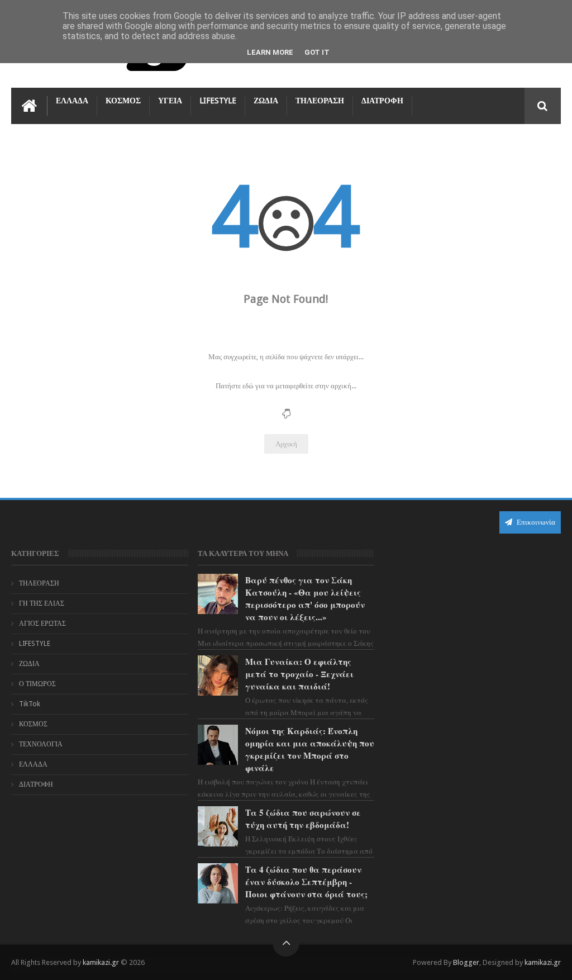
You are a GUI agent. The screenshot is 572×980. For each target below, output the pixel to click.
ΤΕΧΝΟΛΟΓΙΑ (41, 744)
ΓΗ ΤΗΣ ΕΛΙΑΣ (41, 603)
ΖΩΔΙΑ (266, 100)
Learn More (270, 52)
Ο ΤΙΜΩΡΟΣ (37, 684)
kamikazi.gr (101, 962)
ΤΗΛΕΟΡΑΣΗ (319, 100)
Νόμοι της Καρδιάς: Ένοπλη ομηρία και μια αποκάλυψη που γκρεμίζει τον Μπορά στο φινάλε (309, 749)
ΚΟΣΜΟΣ (123, 100)
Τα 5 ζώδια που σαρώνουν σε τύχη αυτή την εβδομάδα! (303, 818)
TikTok (29, 704)
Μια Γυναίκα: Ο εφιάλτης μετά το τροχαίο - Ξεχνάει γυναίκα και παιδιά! (299, 673)
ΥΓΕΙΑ (170, 100)
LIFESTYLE (217, 100)
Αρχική (286, 444)
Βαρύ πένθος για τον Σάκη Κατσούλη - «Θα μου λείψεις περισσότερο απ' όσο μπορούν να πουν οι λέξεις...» (305, 598)
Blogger (466, 962)
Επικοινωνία (535, 522)
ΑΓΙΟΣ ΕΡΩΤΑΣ (42, 623)
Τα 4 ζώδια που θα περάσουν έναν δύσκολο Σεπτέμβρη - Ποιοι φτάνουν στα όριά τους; (306, 881)
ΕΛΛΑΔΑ (72, 100)
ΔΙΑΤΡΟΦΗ (382, 100)
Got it (317, 52)
